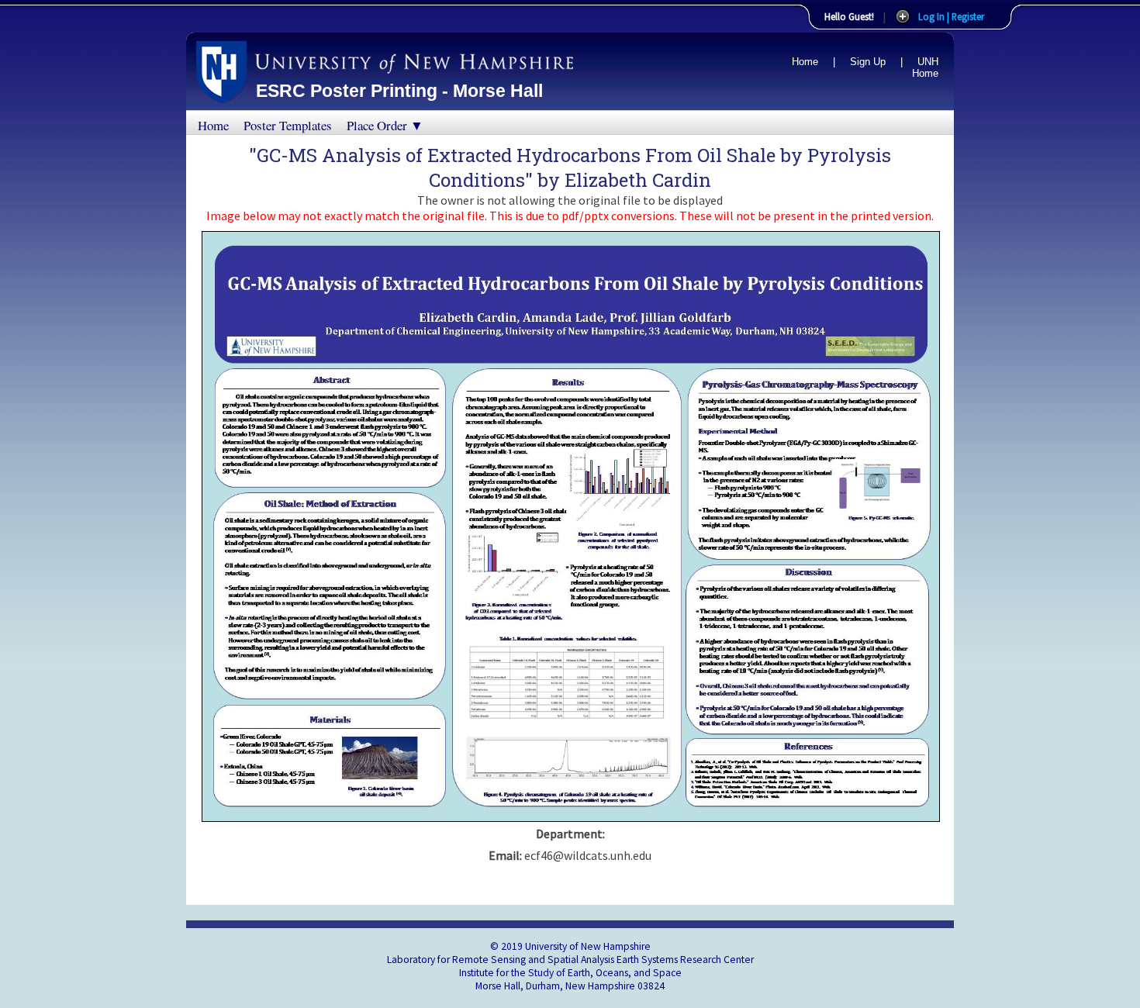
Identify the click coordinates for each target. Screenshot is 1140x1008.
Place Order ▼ (385, 125)
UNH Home (925, 67)
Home (805, 61)
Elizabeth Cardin (638, 179)
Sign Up (868, 61)
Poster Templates (288, 125)
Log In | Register (951, 16)
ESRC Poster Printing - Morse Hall (399, 91)
